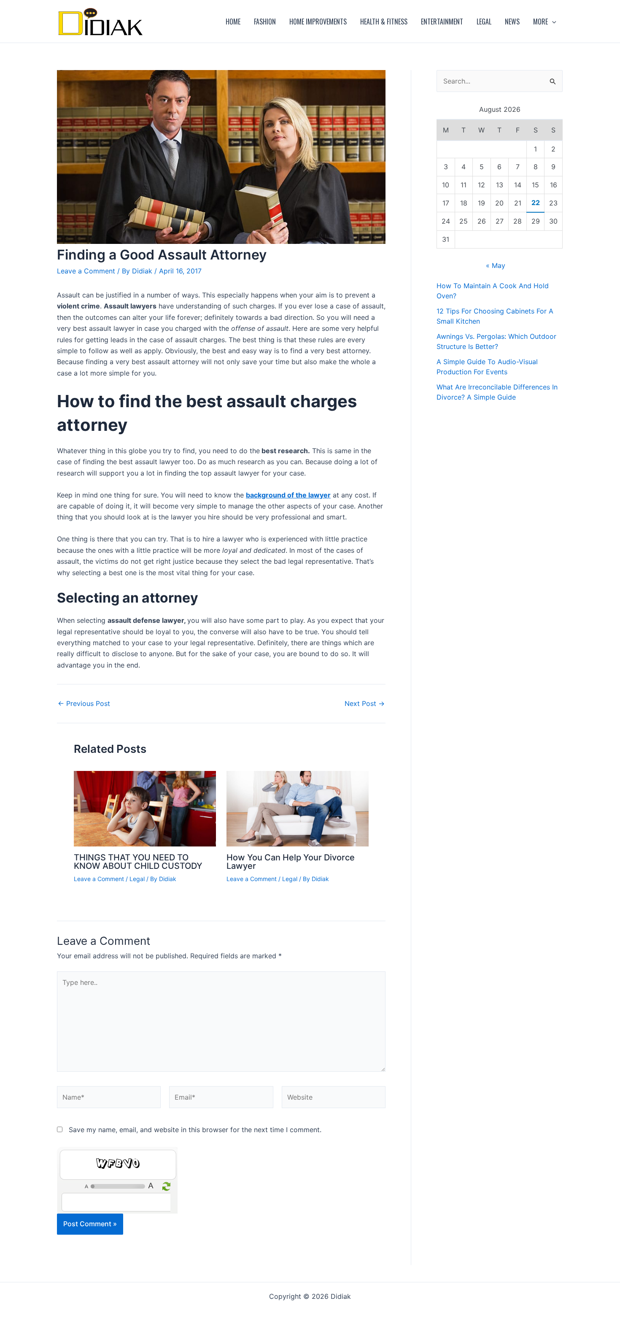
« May (495, 265)
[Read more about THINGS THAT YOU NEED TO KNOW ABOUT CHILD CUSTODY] (145, 808)
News (512, 21)
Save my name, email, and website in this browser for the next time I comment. (195, 1129)
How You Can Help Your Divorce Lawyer (290, 861)
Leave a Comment (86, 271)
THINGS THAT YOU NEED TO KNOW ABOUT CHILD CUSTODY (138, 861)
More (540, 21)
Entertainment (442, 21)
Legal (484, 21)
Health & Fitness (383, 21)
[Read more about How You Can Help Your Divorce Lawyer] (297, 808)
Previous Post (84, 703)
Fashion (265, 21)
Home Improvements (318, 21)
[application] (552, 21)
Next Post (365, 703)
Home (233, 21)
